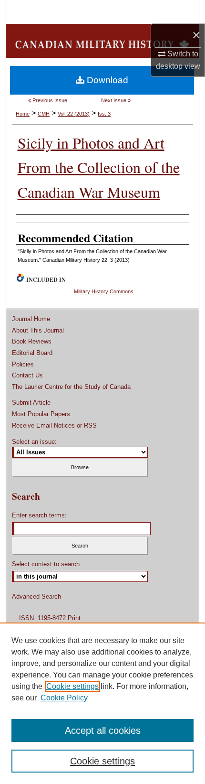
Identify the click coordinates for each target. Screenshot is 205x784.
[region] (102, 703)
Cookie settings (72, 686)
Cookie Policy (64, 698)
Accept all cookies (103, 730)
